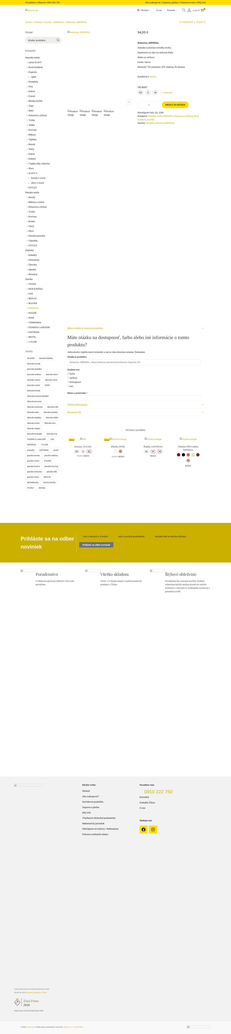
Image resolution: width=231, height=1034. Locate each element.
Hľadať (58, 40)
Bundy (31, 144)
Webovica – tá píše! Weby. (73, 1027)
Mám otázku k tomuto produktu (85, 328)
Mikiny (32, 134)
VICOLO (32, 283)
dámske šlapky (33, 428)
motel (55, 450)
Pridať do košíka (175, 104)
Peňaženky (33, 259)
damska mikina (34, 374)
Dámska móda (155, 116)
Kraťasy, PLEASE (82, 446)
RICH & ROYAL (35, 288)
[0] (202, 10)
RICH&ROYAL (33, 482)
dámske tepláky (34, 417)
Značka (48, 22)
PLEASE (32, 312)
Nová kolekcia (35, 67)
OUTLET (32, 187)
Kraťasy (32, 129)
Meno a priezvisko (76, 392)
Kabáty (32, 158)
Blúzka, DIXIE (118, 446)
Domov (28, 22)
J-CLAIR (32, 341)
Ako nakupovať (153, 2)
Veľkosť (142, 87)
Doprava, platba (170, 2)
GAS (30, 293)
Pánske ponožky (36, 235)
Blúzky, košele (35, 100)
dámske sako (33, 412)
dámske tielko (52, 417)
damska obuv (52, 374)
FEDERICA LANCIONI (39, 327)
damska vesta (51, 380)
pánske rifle (52, 471)
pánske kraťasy (51, 466)
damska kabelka (34, 369)
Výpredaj (33, 240)
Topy (30, 105)
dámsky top (52, 433)
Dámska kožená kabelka (38, 396)
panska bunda (33, 455)
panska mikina (51, 455)
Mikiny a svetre (36, 202)
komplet (30, 450)
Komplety (33, 81)
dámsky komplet (34, 433)
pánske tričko (33, 477)
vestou (153, 76)
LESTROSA (33, 332)
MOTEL (32, 336)
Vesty (31, 149)
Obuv (31, 168)
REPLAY (32, 298)
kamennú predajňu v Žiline (36, 992)
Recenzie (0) (74, 412)
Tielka (31, 124)
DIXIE (31, 317)
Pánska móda (32, 192)
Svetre (31, 153)
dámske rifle (52, 407)
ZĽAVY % (32, 173)
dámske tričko (33, 423)
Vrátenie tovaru (188, 2)
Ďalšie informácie (77, 404)
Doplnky (29, 250)
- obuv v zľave (37, 182)
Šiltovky (32, 264)
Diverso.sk (30, 1027)
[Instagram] (153, 830)
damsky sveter (33, 385)
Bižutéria (32, 274)
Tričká (31, 120)
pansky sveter (33, 460)
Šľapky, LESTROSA (153, 446)
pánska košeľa (33, 466)
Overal (31, 96)
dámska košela (33, 390)
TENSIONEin (34, 322)
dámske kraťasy (34, 401)
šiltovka (41, 487)
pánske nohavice (34, 471)
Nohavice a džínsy (184, 116)
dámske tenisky (51, 412)
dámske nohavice (155, 122)
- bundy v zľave (37, 177)
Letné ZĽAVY (35, 62)
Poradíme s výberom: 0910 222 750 (42, 2)
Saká (30, 110)
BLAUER (32, 303)
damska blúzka (46, 358)
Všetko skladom (114, 574)
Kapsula (32, 72)
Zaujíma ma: (73, 369)
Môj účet (201, 2)
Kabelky (32, 255)
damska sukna (33, 380)
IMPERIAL (59, 22)
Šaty (30, 86)
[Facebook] (144, 830)
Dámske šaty (49, 423)
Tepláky (32, 139)
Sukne (31, 91)
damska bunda (33, 363)
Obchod (38, 22)
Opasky (32, 269)
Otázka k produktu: (77, 356)
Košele (31, 221)
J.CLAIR (44, 444)
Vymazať (168, 92)
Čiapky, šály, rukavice (39, 163)
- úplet (33, 76)
